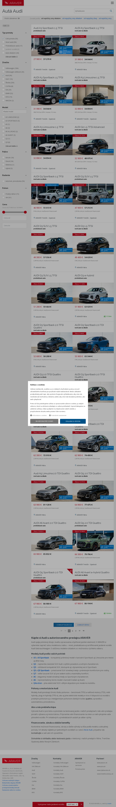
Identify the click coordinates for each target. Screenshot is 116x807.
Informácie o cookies (40, 415)
